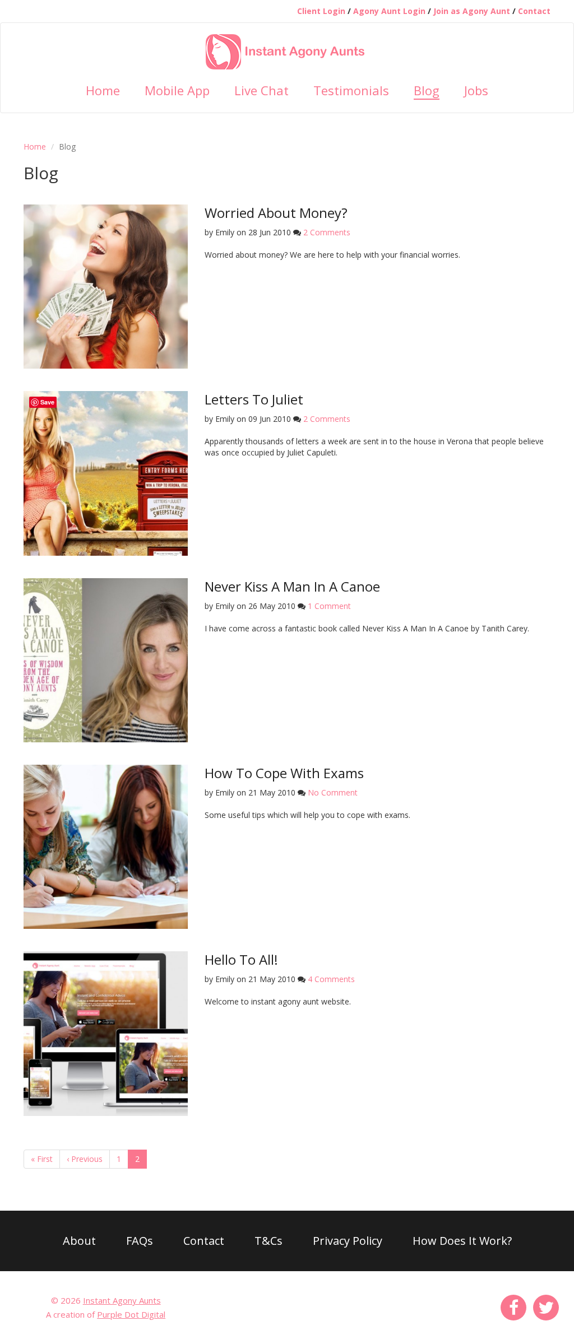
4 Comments (331, 979)
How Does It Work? (462, 1240)
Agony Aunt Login (389, 11)
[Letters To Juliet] (106, 472)
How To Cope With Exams (284, 773)
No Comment (333, 792)
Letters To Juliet (254, 399)
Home (35, 146)
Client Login (321, 11)
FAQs (139, 1240)
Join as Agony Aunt (471, 11)
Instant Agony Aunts (122, 1300)
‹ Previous (85, 1159)
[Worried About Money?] (106, 285)
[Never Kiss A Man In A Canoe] (106, 659)
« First (42, 1159)
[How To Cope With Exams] (106, 845)
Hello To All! (241, 959)
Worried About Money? (276, 212)
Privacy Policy (347, 1240)
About (79, 1240)
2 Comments (326, 232)
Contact (534, 11)
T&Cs (268, 1240)
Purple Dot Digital (131, 1314)
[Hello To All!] (106, 1032)
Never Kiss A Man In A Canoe (292, 586)
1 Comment (329, 606)
